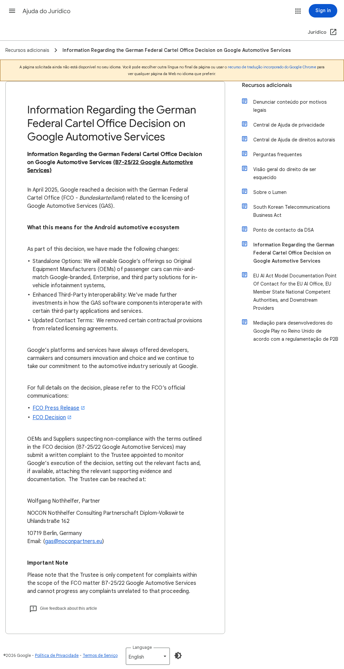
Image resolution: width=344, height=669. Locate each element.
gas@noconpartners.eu (73, 541)
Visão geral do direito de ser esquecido (284, 173)
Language (142, 647)
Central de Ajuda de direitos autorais (294, 140)
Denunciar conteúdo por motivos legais (290, 106)
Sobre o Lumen (270, 192)
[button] (12, 11)
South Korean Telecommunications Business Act (291, 211)
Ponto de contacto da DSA (283, 230)
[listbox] (148, 656)
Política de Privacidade (57, 655)
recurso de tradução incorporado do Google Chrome (272, 67)
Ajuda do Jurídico (47, 11)
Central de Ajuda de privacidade (289, 125)
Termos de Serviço (100, 655)
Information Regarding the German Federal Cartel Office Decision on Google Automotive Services (293, 253)
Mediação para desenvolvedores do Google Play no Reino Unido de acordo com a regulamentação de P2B (295, 331)
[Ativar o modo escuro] (178, 655)
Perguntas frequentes (277, 155)
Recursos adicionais (267, 85)
